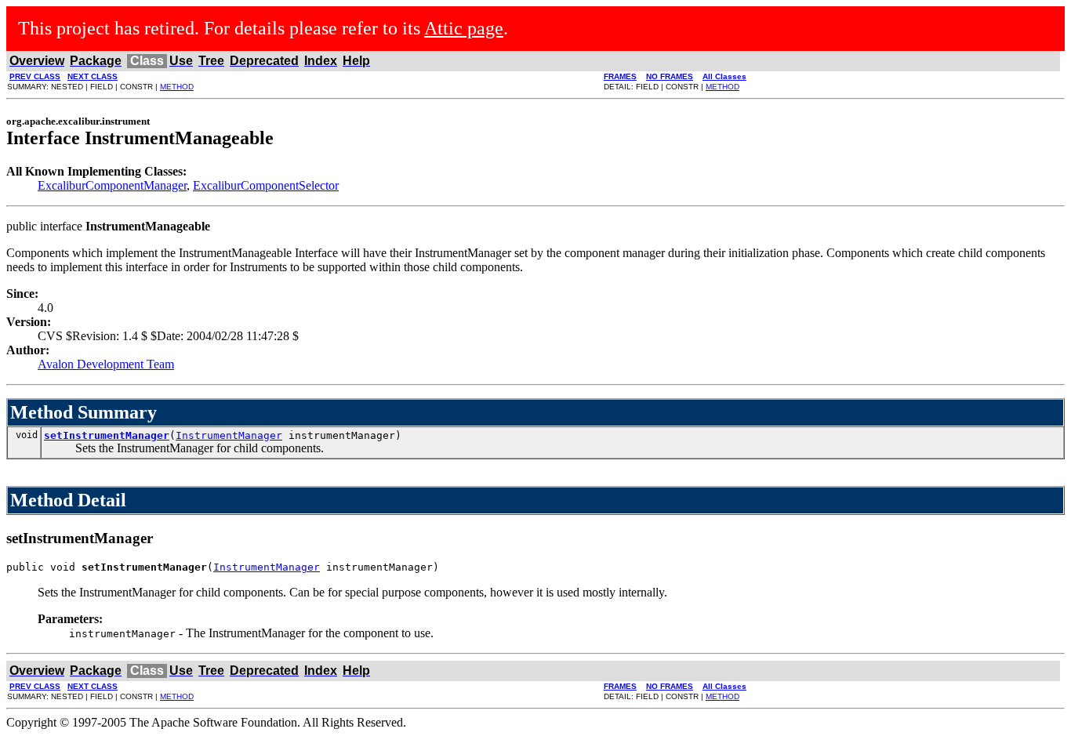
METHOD (177, 86)
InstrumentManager (229, 435)
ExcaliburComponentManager (112, 185)
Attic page (463, 28)
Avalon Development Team (106, 364)
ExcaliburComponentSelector (266, 185)
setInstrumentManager (106, 435)
